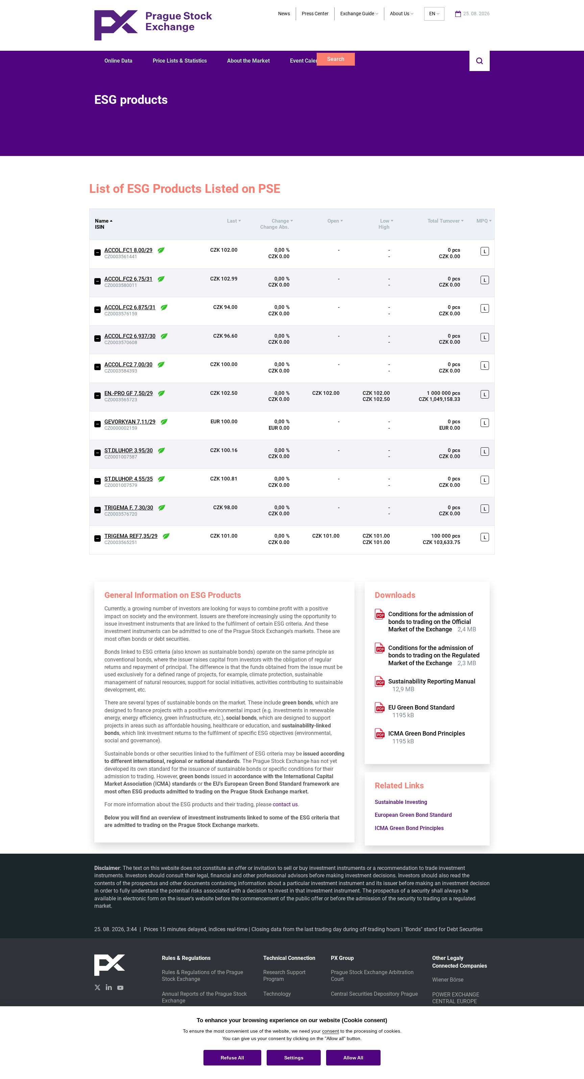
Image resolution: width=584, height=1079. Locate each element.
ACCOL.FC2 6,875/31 (129, 307)
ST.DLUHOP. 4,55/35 (128, 479)
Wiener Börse (447, 979)
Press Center (315, 13)
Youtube (120, 987)
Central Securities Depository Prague (374, 994)
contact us (285, 804)
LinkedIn (109, 987)
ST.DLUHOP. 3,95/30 (128, 450)
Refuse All (232, 1057)
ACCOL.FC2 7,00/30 (128, 364)
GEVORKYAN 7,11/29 (129, 422)
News (284, 13)
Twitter (97, 987)
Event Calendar (308, 61)
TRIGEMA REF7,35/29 (130, 536)
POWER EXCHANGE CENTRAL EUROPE (455, 998)
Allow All (353, 1057)
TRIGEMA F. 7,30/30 (128, 507)
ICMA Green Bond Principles (426, 733)
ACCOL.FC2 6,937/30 (129, 336)
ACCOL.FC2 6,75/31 (128, 279)
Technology (277, 994)
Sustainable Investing (402, 802)
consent (330, 1031)
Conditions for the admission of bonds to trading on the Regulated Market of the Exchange (434, 655)
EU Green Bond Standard (421, 707)
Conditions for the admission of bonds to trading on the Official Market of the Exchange (430, 621)
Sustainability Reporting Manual (432, 681)
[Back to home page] (153, 25)
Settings (293, 1057)
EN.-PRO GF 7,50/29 (128, 393)
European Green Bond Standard (414, 815)
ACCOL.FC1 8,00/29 (128, 250)
